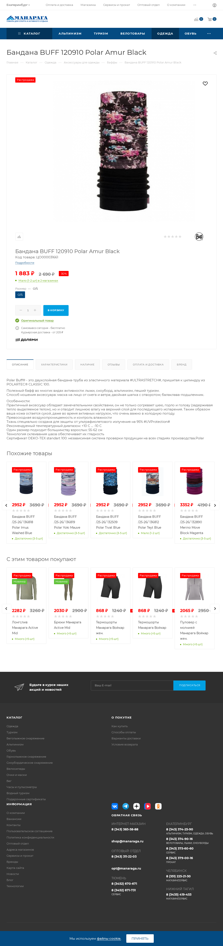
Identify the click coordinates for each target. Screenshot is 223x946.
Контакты (13, 825)
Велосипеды (16, 768)
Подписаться (189, 685)
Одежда (12, 726)
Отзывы (114, 364)
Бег (9, 781)
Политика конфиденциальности (30, 837)
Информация (19, 804)
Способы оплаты (124, 732)
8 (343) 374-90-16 (187, 841)
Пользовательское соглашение (29, 831)
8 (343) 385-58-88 (125, 829)
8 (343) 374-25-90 (189, 831)
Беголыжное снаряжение (25, 738)
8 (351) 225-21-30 (178, 878)
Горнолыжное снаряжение (26, 756)
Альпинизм (15, 744)
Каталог (14, 717)
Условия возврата (125, 744)
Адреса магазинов (20, 849)
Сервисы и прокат (20, 855)
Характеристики (54, 364)
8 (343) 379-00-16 (179, 860)
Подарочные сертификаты (26, 799)
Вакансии (14, 819)
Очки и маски (17, 775)
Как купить (120, 726)
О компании (16, 813)
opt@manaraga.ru (126, 868)
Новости (13, 874)
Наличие (87, 364)
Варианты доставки (126, 738)
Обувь (11, 750)
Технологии (15, 886)
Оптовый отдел (18, 843)
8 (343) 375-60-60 (180, 850)
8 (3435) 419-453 (178, 896)
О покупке (122, 717)
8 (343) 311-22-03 (124, 856)
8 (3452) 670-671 (124, 884)
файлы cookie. (109, 938)
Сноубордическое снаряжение (30, 762)
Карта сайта (15, 868)
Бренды (12, 861)
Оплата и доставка (148, 364)
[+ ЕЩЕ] (209, 33)
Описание (20, 364)
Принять (140, 938)
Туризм (12, 732)
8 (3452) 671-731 (124, 892)
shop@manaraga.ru (128, 841)
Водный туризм (18, 793)
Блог (10, 880)
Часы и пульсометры (22, 787)
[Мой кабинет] (214, 5)
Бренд (182, 364)
